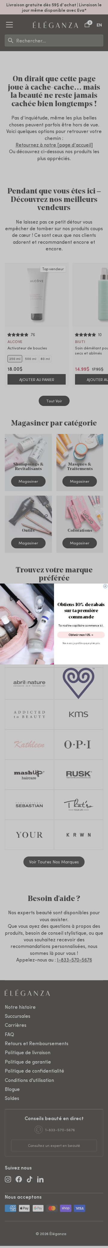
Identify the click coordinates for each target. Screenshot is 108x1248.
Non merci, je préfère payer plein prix (81, 643)
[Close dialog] (105, 586)
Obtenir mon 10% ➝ (81, 635)
